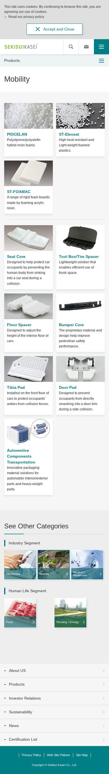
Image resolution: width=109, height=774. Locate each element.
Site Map (82, 755)
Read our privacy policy (26, 17)
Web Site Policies (58, 755)
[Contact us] (86, 46)
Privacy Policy (31, 755)
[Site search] (71, 46)
